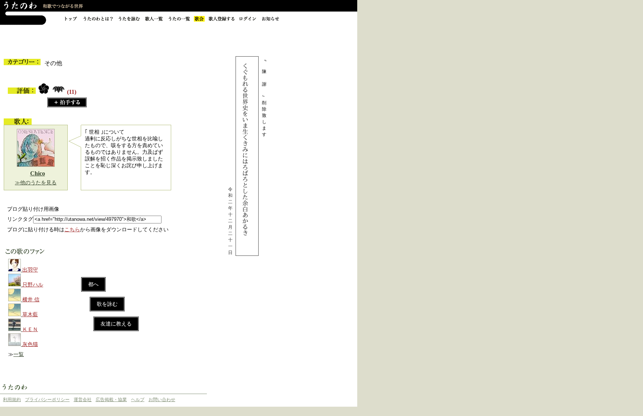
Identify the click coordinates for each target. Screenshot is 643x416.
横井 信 (30, 299)
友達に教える (116, 324)
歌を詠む (107, 304)
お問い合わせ (161, 399)
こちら (72, 229)
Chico (37, 173)
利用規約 (12, 399)
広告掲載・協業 (111, 399)
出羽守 (30, 270)
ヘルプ (137, 399)
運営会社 (83, 399)
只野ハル (32, 285)
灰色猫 (30, 344)
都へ (93, 284)
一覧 (18, 354)
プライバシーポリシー (47, 399)
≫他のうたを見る (36, 182)
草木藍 (30, 314)
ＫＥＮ (30, 329)
